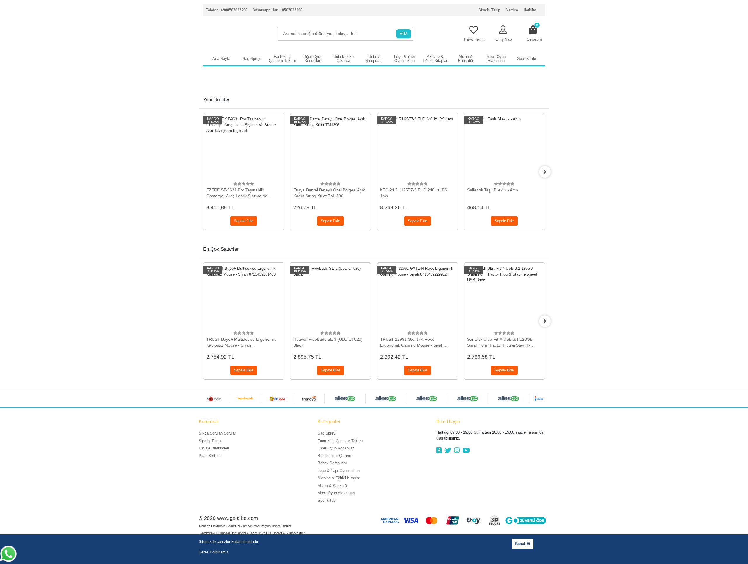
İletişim (530, 10)
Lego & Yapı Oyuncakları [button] (404, 58)
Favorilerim (474, 39)
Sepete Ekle (243, 221)
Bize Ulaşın (448, 421)
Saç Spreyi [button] (252, 58)
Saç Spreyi (327, 433)
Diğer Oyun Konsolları (336, 448)
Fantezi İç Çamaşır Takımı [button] (282, 58)
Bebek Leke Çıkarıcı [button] (343, 58)
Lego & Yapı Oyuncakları (339, 470)
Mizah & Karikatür (333, 485)
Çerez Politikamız (214, 552)
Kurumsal (209, 421)
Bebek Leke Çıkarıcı (335, 456)
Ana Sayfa (221, 58)
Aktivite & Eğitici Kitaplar (339, 478)
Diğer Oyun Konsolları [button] (312, 58)
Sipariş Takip (489, 10)
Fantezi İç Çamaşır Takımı (340, 441)
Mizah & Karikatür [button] (465, 58)
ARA (404, 34)
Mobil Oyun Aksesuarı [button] (496, 58)
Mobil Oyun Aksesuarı (336, 493)
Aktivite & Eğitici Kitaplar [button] (435, 58)
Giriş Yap (503, 39)
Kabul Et (522, 543)
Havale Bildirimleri (214, 448)
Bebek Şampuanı (332, 463)
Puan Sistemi (210, 456)
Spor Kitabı (327, 500)
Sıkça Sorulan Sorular (217, 433)
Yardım (512, 10)
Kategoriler (329, 421)
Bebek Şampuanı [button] (373, 58)
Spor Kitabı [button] (526, 58)
